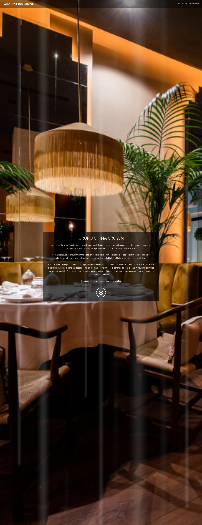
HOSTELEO (194, 4)
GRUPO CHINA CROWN (19, 4)
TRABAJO (182, 4)
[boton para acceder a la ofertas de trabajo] (101, 292)
